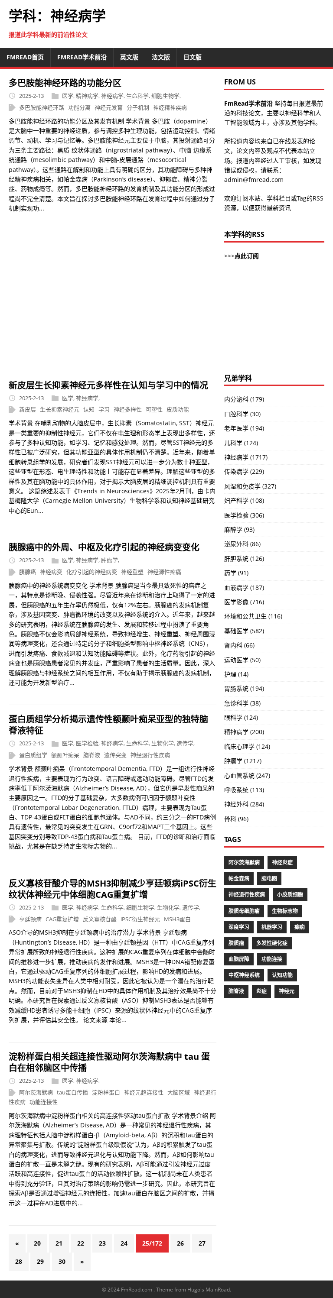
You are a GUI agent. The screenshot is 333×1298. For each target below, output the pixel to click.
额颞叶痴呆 (65, 755)
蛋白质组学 (33, 755)
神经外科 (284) (244, 804)
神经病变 (51, 572)
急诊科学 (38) (242, 703)
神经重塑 (132, 572)
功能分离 (79, 107)
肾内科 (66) (239, 645)
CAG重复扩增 (62, 919)
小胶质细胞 (290, 894)
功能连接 (271, 959)
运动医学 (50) (242, 660)
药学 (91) (236, 573)
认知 (89, 410)
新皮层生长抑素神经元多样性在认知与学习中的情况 (108, 385)
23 (102, 1243)
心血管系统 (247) (247, 775)
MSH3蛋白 (177, 919)
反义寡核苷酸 (100, 919)
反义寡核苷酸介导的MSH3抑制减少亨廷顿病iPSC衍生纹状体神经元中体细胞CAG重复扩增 (112, 888)
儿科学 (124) (241, 443)
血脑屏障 (239, 959)
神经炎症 (282, 862)
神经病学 (112, 96)
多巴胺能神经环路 (41, 107)
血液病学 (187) (244, 587)
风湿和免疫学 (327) (250, 486)
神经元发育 (109, 107)
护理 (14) (236, 674)
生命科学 (137, 96)
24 (124, 1243)
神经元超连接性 (143, 1092)
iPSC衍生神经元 (140, 919)
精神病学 (87, 96)
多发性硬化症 (271, 943)
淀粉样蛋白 (106, 1092)
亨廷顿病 (30, 919)
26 (180, 1243)
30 (62, 1261)
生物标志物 (285, 911)
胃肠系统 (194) (244, 688)
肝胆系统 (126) (244, 558)
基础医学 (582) (244, 631)
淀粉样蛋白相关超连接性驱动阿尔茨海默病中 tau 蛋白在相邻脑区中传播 (109, 1062)
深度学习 (239, 927)
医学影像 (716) (244, 602)
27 (202, 1243)
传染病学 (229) (244, 471)
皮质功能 (177, 410)
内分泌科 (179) (244, 399)
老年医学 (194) (244, 428)
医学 (67, 96)
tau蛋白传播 (72, 1092)
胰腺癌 (27, 572)
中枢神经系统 (244, 975)
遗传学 (184, 743)
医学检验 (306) (244, 515)
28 (18, 1261)
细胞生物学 (165, 96)
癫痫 (299, 927)
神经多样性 (128, 410)
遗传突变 (115, 755)
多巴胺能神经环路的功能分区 (65, 83)
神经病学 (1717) (246, 457)
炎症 (261, 991)
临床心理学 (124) (247, 746)
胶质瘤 (236, 943)
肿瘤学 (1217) (242, 761)
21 (59, 1243)
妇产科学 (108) (244, 500)
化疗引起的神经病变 (91, 572)
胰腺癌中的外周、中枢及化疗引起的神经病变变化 (104, 547)
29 (40, 1261)
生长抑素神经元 (59, 410)
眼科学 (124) (241, 717)
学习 (104, 410)
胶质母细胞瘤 (244, 911)
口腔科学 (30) (242, 414)
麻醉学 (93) (239, 529)
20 (37, 1243)
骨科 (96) (236, 819)
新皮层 (27, 410)
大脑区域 (178, 1092)
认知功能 (282, 975)
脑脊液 (91, 755)
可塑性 (154, 410)
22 (80, 1243)
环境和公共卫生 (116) (253, 616)
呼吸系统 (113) (244, 790)
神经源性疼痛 (164, 572)
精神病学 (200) (244, 732)
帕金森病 (239, 878)
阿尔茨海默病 (36, 1092)
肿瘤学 (109, 560)
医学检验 (87, 743)
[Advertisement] (112, 301)
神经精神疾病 (170, 107)
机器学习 (271, 927)
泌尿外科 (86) (242, 544)
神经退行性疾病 (150, 755)
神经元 (286, 991)
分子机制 (138, 107)
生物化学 (162, 743)
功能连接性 (43, 1102)
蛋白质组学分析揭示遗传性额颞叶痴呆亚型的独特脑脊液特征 (108, 724)
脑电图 (269, 878)
